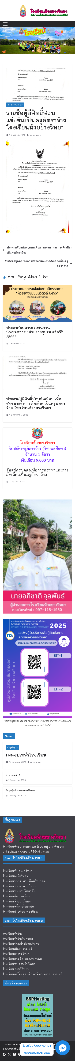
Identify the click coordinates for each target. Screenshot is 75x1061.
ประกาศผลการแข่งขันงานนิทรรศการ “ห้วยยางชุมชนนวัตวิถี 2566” (34, 332)
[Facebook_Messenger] (62, 1049)
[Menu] (5, 24)
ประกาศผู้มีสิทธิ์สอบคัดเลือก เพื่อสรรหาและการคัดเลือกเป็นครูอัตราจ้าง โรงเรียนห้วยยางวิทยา (35, 403)
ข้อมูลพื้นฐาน (12, 747)
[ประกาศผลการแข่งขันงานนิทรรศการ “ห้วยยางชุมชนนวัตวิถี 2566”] (37, 287)
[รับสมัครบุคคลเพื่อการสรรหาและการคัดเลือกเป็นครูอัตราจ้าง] (37, 430)
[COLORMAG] (37, 829)
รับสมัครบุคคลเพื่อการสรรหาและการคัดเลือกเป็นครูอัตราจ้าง (36, 263)
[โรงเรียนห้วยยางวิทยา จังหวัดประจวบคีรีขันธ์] (37, 29)
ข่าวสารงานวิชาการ (15, 105)
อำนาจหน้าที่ (13, 775)
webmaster (35, 135)
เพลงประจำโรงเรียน (26, 755)
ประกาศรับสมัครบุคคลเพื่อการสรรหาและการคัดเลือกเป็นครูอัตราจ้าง (39, 249)
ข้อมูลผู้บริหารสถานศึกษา (20, 790)
